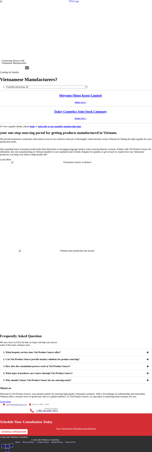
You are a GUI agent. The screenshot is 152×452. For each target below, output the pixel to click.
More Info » (80, 103)
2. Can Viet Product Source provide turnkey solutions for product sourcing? (41, 359)
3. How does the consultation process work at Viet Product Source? (36, 366)
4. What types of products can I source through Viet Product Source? (38, 373)
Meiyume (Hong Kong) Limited (80, 95)
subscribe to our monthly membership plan (59, 126)
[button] (27, 67)
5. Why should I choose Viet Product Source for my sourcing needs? (37, 380)
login (32, 126)
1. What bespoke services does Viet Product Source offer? (32, 352)
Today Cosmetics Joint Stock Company (80, 111)
